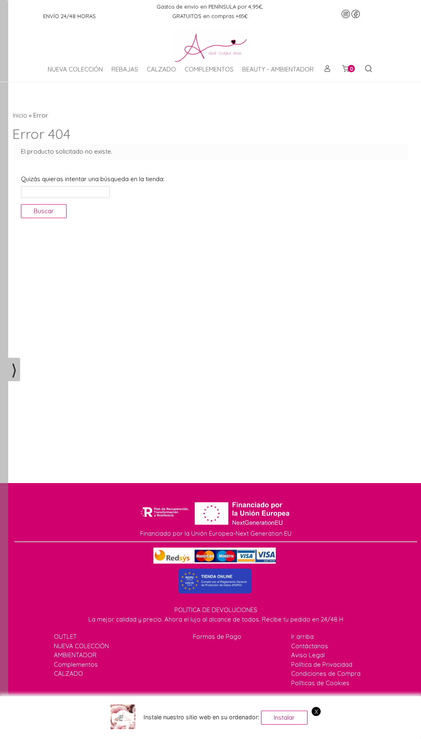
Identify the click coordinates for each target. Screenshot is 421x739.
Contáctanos (309, 646)
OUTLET (65, 636)
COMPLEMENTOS (209, 69)
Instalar (284, 717)
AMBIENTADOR (75, 655)
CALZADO (161, 69)
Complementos (76, 664)
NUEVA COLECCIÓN (75, 69)
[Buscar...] (368, 69)
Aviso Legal (308, 655)
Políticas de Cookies (320, 683)
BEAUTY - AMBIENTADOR (278, 69)
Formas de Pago (217, 636)
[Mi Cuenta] (327, 69)
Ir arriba (302, 636)
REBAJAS (124, 69)
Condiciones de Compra (326, 673)
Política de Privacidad (321, 664)
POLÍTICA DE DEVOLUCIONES (215, 610)
